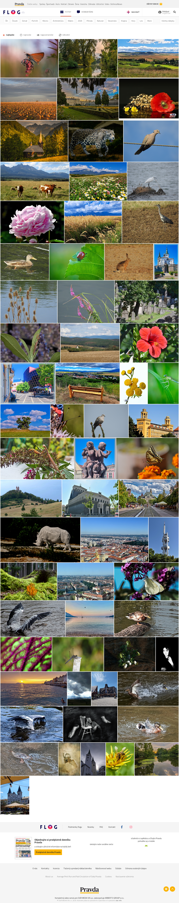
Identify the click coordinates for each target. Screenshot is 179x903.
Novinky (91, 826)
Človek (15, 20)
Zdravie (71, 4)
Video (107, 4)
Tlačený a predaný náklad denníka (77, 868)
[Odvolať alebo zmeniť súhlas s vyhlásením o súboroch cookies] (166, 889)
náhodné (66, 34)
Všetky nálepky (168, 20)
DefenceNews (116, 4)
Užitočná (100, 4)
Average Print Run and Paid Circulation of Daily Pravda (79, 876)
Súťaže (118, 868)
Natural (100, 20)
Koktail (64, 4)
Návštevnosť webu (103, 868)
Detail (24, 20)
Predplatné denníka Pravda (48, 852)
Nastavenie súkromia (125, 876)
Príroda (90, 20)
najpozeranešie (46, 34)
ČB (6, 20)
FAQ (101, 826)
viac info (119, 900)
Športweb (50, 4)
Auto (58, 4)
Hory (133, 20)
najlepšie (10, 34)
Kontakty (45, 868)
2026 (80, 20)
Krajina (124, 20)
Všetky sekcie (153, 4)
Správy (42, 4)
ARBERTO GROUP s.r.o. (114, 897)
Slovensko (112, 20)
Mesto (45, 20)
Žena (77, 4)
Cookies (108, 876)
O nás (34, 868)
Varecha (83, 4)
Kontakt (112, 826)
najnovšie (27, 34)
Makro (70, 20)
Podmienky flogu (75, 826)
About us (49, 876)
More (149, 20)
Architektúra (58, 20)
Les (141, 20)
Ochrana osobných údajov (136, 868)
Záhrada (91, 4)
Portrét (35, 20)
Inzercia (56, 868)
